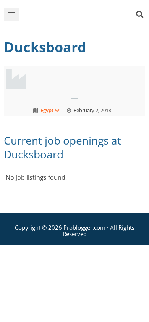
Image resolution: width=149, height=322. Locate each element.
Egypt (46, 110)
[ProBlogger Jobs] (80, 16)
